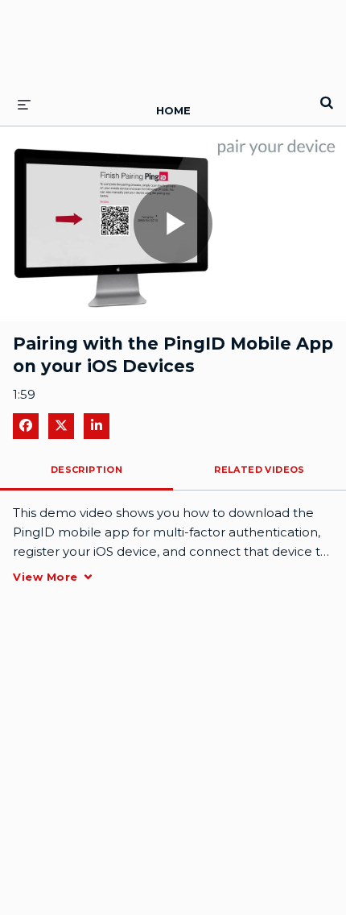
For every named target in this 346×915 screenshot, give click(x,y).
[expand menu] (24, 104)
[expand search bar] (326, 96)
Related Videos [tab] (259, 469)
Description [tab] (86, 469)
